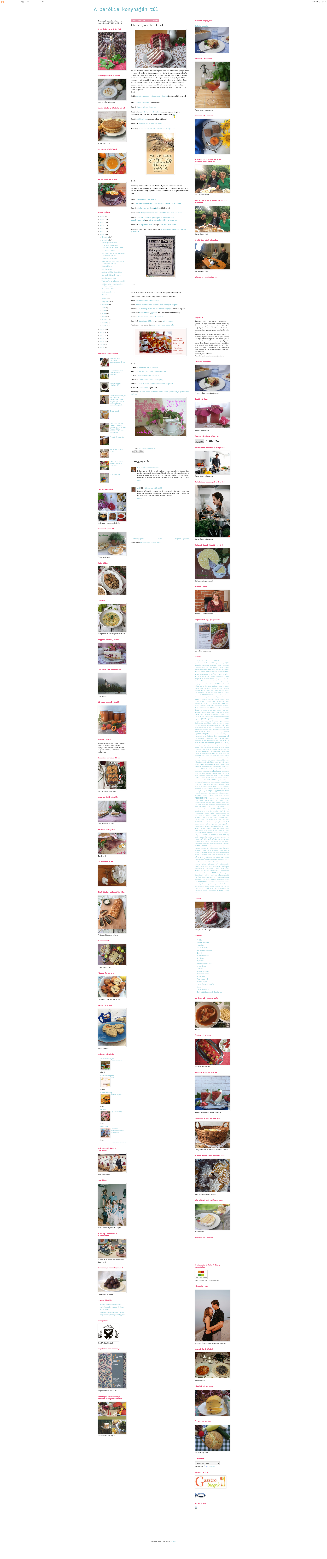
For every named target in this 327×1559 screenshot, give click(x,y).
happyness (198, 751)
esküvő (205, 723)
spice (217, 850)
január (104, 326)
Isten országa (220, 764)
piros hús (155, 375)
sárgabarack (225, 841)
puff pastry (225, 826)
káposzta (210, 771)
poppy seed (214, 824)
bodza (212, 679)
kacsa (227, 769)
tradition (206, 875)
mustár (209, 806)
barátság (226, 667)
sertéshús (204, 846)
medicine (226, 795)
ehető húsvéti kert (219, 719)
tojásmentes (202, 873)
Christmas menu (214, 695)
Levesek (200, 969)
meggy (206, 800)
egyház (197, 719)
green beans (212, 745)
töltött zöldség (199, 875)
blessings (226, 676)
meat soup (218, 795)
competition (207, 697)
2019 (102, 329)
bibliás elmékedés (201, 674)
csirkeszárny (218, 705)
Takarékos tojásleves (144, 203)
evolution (219, 723)
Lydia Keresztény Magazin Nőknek (112, 1307)
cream (197, 701)
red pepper (198, 835)
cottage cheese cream (222, 699)
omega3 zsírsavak (210, 815)
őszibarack (198, 817)
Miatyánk (208, 802)
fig (207, 727)
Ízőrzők (215, 766)
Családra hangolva (107, 1076)
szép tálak (226, 862)
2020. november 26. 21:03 (150, 468)
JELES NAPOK (206, 769)
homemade (213, 755)
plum (227, 822)
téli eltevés (205, 870)
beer (213, 669)
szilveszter (211, 864)
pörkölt (197, 826)
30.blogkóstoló (199, 661)
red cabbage (225, 832)
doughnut (198, 712)
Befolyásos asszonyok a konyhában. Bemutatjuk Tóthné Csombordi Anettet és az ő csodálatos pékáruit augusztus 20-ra (113, 401)
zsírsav (197, 892)
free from (206, 731)
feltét (196, 727)
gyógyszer (215, 747)
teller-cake (104, 1127)
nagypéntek (220, 806)
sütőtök (227, 857)
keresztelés (218, 777)
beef (209, 669)
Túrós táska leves (146, 380)
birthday (213, 676)
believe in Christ (206, 671)
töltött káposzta (224, 873)
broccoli (208, 681)
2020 (102, 234)
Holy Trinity (205, 755)
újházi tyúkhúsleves (207, 877)
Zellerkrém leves (142, 301)
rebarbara (210, 832)
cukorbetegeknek (223, 701)
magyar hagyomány (215, 791)
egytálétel (210, 719)
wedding (201, 886)
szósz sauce (208, 866)
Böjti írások (200, 961)
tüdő (226, 875)
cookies (198, 699)
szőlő (214, 866)
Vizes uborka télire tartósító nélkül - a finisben (116, 373)
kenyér (197, 778)
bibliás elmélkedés (219, 674)
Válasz (139, 481)
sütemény (200, 857)
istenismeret (205, 766)
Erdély (197, 723)
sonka (223, 846)
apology (222, 663)
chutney (227, 695)
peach (211, 819)
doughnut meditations (208, 712)
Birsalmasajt (114, 411)
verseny (223, 881)
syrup (205, 859)
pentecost (198, 822)
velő (208, 881)
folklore (202, 729)
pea (207, 819)
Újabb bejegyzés (138, 539)
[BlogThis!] (136, 451)
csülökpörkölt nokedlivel (162, 203)
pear (215, 819)
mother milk (225, 804)
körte (208, 782)
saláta (227, 839)
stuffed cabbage (213, 852)
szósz (202, 866)
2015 (102, 341)
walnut (197, 886)
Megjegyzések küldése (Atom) (150, 542)
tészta (218, 870)
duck (227, 712)
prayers (207, 826)
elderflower (215, 721)
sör (228, 848)
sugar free (211, 854)
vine (211, 884)
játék (224, 766)
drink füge (223, 712)
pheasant (211, 822)
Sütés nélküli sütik (203, 974)
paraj (227, 817)
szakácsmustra (212, 859)
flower (227, 727)
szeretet (197, 864)
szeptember (106, 302)
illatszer (202, 762)
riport (218, 837)
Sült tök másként (107, 269)
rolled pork (226, 837)
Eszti (209, 723)
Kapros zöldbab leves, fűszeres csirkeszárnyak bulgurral (157, 305)
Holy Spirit (198, 755)
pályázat (210, 817)
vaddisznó (209, 879)
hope (200, 758)
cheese (214, 688)
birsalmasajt (205, 676)
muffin (196, 806)
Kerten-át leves (143, 384)
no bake (200, 813)
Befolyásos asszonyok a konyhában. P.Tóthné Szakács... (113, 246)
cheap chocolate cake (202, 688)
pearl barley (221, 819)
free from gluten (203, 734)
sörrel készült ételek (200, 850)
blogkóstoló (199, 679)
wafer (227, 884)
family (204, 725)
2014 (102, 344)
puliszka (160, 317)
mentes (227, 800)
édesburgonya (215, 714)
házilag (197, 753)
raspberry (203, 832)
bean (201, 669)
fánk (208, 725)
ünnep (226, 877)
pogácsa (207, 824)
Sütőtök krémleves (144, 218)
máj (196, 793)
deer (217, 708)
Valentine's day (224, 879)
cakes (197, 686)
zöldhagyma (212, 890)
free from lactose (215, 734)
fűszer (216, 736)
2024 (102, 222)
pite (224, 822)
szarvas (220, 859)
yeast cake (213, 888)
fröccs (204, 736)
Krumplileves (142, 199)
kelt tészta (218, 775)
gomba (217, 743)
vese (227, 881)
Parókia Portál (104, 1310)
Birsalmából (201, 976)
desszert (198, 710)
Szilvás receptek (202, 26)
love (222, 788)
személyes (226, 859)
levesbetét (198, 788)
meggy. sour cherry (216, 800)
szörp (218, 866)
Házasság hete (215, 751)
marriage (198, 795)
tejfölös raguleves (142, 102)
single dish (211, 846)
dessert (226, 708)
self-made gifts (224, 843)
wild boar (223, 886)
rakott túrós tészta (155, 124)
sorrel (227, 846)
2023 (102, 225)
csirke (223, 703)
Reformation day (223, 835)
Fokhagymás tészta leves (149, 213)
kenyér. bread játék (207, 777)
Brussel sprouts (220, 681)
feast (219, 725)
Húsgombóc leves (145, 225)
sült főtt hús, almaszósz (156, 128)
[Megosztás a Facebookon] (140, 451)
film (210, 727)
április (104, 317)
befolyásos (225, 669)
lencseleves (143, 124)
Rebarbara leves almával (146, 317)
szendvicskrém (199, 862)
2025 (102, 219)
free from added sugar (216, 731)
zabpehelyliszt (222, 888)
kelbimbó (202, 775)
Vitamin (219, 884)
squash (197, 852)
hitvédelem (226, 753)
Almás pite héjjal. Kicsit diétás (112, 272)
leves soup (226, 786)
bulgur (227, 681)
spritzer (227, 850)
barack (216, 667)
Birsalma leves (144, 313)
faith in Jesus (199, 725)
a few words (209, 661)
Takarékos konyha (107, 1059)
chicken (226, 688)
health (202, 753)
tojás (196, 873)
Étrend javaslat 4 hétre (109, 258)
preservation (216, 826)
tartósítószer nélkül (212, 868)
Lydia (196, 791)
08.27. (113, 1077)
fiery (204, 727)
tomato (209, 873)
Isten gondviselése (207, 764)
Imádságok (200, 945)
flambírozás (218, 727)
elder (202, 721)
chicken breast (200, 690)
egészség (214, 716)
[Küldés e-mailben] (133, 451)
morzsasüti (212, 804)
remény (197, 837)
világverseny (205, 884)
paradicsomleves (142, 96)
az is (203, 667)
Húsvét (197, 762)
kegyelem (219, 773)
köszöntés (214, 782)
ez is (224, 723)
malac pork (204, 793)
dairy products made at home (205, 708)
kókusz (227, 780)
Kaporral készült (202, 948)
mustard (214, 806)
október (104, 299)
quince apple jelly (219, 830)
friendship (223, 734)
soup (216, 848)
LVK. (227, 788)
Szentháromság (217, 862)
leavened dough (201, 784)
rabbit (227, 830)
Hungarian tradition (210, 760)
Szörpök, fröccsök (203, 971)
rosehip (197, 839)
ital (211, 767)
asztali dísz (198, 667)
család (210, 703)
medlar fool (214, 798)
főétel (196, 731)
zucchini (227, 890)
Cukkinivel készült (203, 989)
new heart (206, 811)
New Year (213, 811)
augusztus (105, 305)
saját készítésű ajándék (208, 839)
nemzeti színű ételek (218, 809)
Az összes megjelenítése (119, 1142)
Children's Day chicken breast (208, 692)
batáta (197, 669)
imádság (211, 762)
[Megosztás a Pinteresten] (143, 451)
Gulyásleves (141, 367)
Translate (212, 1467)
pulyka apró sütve (153, 208)
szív (217, 864)
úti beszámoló (219, 877)
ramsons (197, 832)
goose (196, 745)
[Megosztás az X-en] (138, 451)
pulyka (197, 828)
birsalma (198, 676)
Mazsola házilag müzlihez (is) (115, 384)
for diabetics (217, 729)
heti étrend (142, 448)
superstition (219, 854)
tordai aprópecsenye (171, 392)
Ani (138, 488)
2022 (102, 228)
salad (223, 839)
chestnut (220, 688)
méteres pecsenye (158, 325)
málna (209, 793)
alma (212, 663)
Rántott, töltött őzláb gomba (111, 275)
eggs (227, 716)
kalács (205, 771)
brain (199, 681)
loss (219, 788)
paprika (216, 817)
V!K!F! (203, 879)
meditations (201, 797)
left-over (213, 784)
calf (201, 686)
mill (207, 804)
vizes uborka (176, 203)
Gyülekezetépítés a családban (110, 1304)
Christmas (204, 695)
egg (218, 716)
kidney (217, 780)
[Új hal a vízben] (200, 1497)
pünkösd (209, 828)
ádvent (222, 661)
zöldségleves (142, 119)
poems (202, 824)
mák (198, 793)
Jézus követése (220, 769)
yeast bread (204, 888)
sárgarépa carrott (200, 843)
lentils (205, 786)
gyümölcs (205, 749)
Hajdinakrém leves (144, 375)
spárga (209, 850)
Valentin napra (202, 982)
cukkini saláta (160, 371)
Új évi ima (200, 958)
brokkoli (213, 681)
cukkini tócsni (156, 112)
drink (217, 712)
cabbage (211, 684)
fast (216, 725)
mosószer (218, 804)
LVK (225, 788)
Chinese (220, 692)
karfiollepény (158, 380)
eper (221, 721)
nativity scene (205, 809)
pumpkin (202, 828)
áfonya (227, 661)
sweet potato (199, 859)
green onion (221, 745)
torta (214, 873)
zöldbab (205, 890)
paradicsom (222, 817)
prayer (202, 826)
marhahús (225, 793)
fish (213, 727)
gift (216, 738)
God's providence (206, 743)
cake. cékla (225, 684)
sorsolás (197, 848)
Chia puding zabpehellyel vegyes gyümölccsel (117, 1130)
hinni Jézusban (217, 753)
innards (197, 764)
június (104, 311)
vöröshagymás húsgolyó (159, 96)
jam (219, 767)
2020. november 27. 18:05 (153, 488)
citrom (196, 697)
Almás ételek (201, 966)
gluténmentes (224, 738)
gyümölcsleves (144, 112)
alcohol (202, 663)
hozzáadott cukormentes (210, 758)
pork (221, 824)
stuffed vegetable (223, 852)
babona (211, 667)
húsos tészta (154, 301)
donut (227, 710)
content (227, 697)
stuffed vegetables (201, 854)
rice (215, 837)
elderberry (208, 721)
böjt (196, 681)
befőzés (197, 671)
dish (220, 710)
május (104, 313)
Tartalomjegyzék (202, 979)
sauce (207, 843)
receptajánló (217, 832)
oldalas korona (166, 229)
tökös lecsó (152, 199)
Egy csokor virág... (117, 1111)
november (105, 240)
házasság (205, 751)
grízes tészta (167, 321)
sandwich (207, 841)
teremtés (213, 870)
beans (205, 669)
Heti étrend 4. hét (107, 289)
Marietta (103, 1110)
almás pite (170, 325)
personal (205, 822)
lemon (223, 784)
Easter (197, 714)
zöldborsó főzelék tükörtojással (161, 384)
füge (211, 736)
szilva (204, 864)
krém (218, 782)
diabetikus (213, 710)
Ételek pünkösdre (203, 956)
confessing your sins (217, 697)
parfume (197, 819)
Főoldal (159, 539)
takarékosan (225, 866)
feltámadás (225, 725)
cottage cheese (208, 699)
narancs (227, 806)
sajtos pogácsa (152, 367)
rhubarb (210, 837)
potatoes (226, 824)
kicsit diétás (211, 780)
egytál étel (203, 719)
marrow (205, 795)
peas (227, 819)
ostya (223, 815)
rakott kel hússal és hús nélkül (171, 213)
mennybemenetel (200, 802)
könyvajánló (198, 782)
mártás (211, 795)
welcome (217, 886)
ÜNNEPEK (198, 879)
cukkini (214, 701)
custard (205, 703)
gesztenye (210, 738)
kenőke (226, 775)
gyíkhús (154, 313)
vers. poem (217, 881)
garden (220, 736)
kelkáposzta (209, 775)
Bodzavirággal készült (204, 950)
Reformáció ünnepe (209, 835)
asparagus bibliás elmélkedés (219, 665)
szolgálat (197, 866)
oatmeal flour (225, 813)
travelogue (213, 875)
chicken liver (209, 690)
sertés (197, 846)
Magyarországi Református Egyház (112, 1312)
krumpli (223, 782)
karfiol (213, 773)
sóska (212, 848)
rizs (222, 837)
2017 (102, 335)
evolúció (214, 723)
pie (216, 822)
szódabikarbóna (224, 864)
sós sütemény (205, 848)
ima (206, 762)
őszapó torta (170, 128)
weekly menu (151, 448)
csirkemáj (203, 705)
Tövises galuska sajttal (109, 243)
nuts (216, 813)
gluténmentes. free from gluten (204, 740)
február (104, 323)
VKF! (223, 884)
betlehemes (221, 671)
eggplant (223, 716)
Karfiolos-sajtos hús (108, 292)
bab (207, 667)
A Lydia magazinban (109, 278)
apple (227, 663)
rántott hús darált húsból (145, 371)
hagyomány (213, 749)
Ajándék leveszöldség (117, 437)
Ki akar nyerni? (115, 474)
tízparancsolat (225, 870)
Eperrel (199, 953)
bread (203, 681)
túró (223, 875)
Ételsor (199, 987)
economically (205, 714)
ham (228, 749)
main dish (225, 791)
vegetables (202, 882)
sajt (219, 839)
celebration (226, 686)
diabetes (206, 710)
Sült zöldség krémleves (146, 309)
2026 (102, 216)
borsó (227, 679)
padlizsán (205, 817)
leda (138, 468)
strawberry (203, 852)
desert (221, 708)
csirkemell (210, 706)
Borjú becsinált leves (146, 321)
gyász (201, 747)
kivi (224, 780)
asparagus (205, 665)
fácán (227, 723)
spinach (222, 850)
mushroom (202, 807)
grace (201, 745)
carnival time (207, 686)
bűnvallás (205, 684)
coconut (201, 697)
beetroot (218, 669)
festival (200, 727)
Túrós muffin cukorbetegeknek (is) (113, 281)
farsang (212, 725)
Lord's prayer (213, 788)
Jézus (213, 769)
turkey (220, 875)
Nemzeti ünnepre (203, 942)
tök (218, 873)
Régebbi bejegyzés (182, 539)
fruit (208, 736)
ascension (198, 665)
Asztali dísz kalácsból (109, 250)
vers (212, 882)
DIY (224, 710)
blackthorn (220, 676)
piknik (220, 822)
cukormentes (198, 703)
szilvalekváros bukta (168, 225)
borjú (223, 679)
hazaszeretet (225, 751)
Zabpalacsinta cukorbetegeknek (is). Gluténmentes (113, 262)
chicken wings (218, 690)
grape (205, 745)
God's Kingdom (219, 740)
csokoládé (226, 705)
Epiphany (226, 721)
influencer (218, 762)
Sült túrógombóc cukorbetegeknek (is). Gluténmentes (113, 254)
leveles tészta (212, 786)
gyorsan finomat (224, 747)
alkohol (208, 663)
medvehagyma (225, 798)
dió (218, 710)
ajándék (197, 663)
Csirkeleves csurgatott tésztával (151, 392)
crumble (208, 701)
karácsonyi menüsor (205, 773)
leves (220, 786)
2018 (102, 332)
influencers (225, 762)
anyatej (217, 663)
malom (214, 793)
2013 (102, 347)
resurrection (204, 837)
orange (219, 815)
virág (214, 884)
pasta (203, 820)
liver (208, 788)
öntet (227, 815)
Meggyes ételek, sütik (204, 963)
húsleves (142, 128)
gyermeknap (208, 747)
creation (202, 701)
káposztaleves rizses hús (146, 107)
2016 (102, 338)
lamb (227, 782)
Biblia (227, 671)
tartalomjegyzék (199, 868)
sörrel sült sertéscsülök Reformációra (163, 220)
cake (217, 683)
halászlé (223, 749)
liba (203, 788)
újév (199, 877)
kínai (221, 780)
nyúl (219, 813)
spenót (214, 850)
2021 (102, 231)
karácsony (217, 771)
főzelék (200, 732)
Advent (216, 661)
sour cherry (223, 848)
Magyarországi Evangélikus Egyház (112, 1315)
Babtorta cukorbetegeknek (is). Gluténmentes (112, 285)
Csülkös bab (143, 388)
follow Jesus (208, 729)
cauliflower (215, 686)
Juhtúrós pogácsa (116, 1094)
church (222, 695)
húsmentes (225, 760)
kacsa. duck (198, 771)
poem (197, 824)
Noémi (212, 813)
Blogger (173, 1541)
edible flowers (205, 717)
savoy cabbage (214, 843)
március (105, 320)
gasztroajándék (199, 738)
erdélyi (201, 723)
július (104, 308)
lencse (201, 786)
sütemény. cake (210, 857)
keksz (225, 773)
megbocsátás (199, 800)
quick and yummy (218, 828)
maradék (219, 793)
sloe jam (218, 846)
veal (196, 881)
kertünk (204, 780)
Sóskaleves (142, 208)
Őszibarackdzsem (116, 1061)
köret (204, 782)
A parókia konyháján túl (126, 9)
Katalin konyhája (106, 1093)
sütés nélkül (220, 857)
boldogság (218, 679)
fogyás (197, 729)
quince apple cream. (205, 830)
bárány (221, 667)
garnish (226, 736)
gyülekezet (198, 749)
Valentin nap (216, 879)
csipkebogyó (216, 703)
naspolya (197, 809)
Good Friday (225, 743)
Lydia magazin (202, 791)
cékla (220, 686)
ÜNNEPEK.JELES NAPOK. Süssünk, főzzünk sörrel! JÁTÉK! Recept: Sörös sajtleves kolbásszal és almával (118, 428)
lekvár (219, 784)
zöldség (220, 890)
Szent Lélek (209, 862)
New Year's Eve (221, 811)
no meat (206, 813)
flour (224, 727)
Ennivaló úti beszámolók (205, 984)
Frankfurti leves (107, 266)
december (105, 237)
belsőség (214, 671)
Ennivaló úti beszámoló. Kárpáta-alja (209, 992)
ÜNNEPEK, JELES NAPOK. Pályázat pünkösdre (116, 463)
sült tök (226, 854)
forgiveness (226, 729)
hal (219, 749)
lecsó (208, 784)
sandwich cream (216, 841)
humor (221, 758)
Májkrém (105, 295)
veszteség (198, 884)
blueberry (206, 679)
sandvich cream (199, 841)
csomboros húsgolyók (164, 309)
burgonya (198, 684)
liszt (205, 788)
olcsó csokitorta (199, 815)
